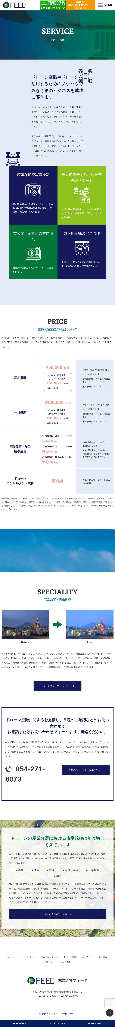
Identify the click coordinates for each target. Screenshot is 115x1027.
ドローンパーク (27, 957)
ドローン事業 (70, 957)
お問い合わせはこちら (56, 914)
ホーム (11, 957)
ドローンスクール (49, 957)
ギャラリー (87, 957)
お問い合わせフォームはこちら (84, 770)
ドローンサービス (96, 1023)
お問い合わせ (64, 962)
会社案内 (103, 957)
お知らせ (48, 962)
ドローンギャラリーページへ (55, 686)
